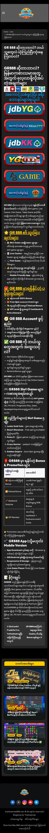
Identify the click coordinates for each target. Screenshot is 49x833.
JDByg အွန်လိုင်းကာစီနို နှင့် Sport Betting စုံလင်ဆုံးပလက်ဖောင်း (22, 713)
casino (11, 708)
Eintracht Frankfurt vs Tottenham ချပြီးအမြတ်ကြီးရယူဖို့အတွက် (14, 633)
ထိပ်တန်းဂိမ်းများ (32, 819)
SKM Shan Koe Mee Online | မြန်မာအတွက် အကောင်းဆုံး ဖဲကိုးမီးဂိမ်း (24, 767)
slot (10, 681)
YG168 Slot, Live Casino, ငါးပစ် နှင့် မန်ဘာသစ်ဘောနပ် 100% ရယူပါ (24, 686)
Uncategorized (21, 681)
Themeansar (30, 815)
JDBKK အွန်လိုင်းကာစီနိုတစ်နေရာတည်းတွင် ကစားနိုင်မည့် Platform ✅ (24, 740)
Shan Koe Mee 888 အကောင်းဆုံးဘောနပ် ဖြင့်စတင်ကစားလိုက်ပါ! (24, 827)
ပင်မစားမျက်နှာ (16, 819)
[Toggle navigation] (3, 12)
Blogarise (17, 815)
